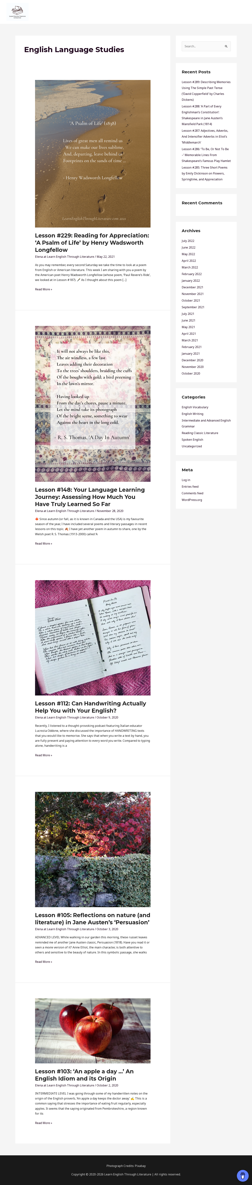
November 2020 (193, 367)
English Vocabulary (195, 407)
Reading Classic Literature (200, 433)
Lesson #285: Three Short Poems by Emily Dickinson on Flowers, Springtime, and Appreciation (204, 173)
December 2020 (192, 360)
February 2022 (192, 274)
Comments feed (192, 493)
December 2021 (192, 287)
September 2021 (193, 307)
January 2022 (191, 281)
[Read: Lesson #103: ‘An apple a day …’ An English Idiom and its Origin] (93, 1031)
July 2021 (188, 314)
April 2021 (189, 334)
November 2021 (193, 294)
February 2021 (192, 347)
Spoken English (192, 440)
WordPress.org (192, 500)
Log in (186, 480)
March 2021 (190, 340)
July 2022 (188, 241)
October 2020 (191, 373)
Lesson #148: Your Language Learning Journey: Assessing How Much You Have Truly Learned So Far (90, 497)
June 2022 (188, 247)
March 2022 (190, 267)
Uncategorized (192, 446)
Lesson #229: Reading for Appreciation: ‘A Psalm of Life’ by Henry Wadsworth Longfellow (92, 242)
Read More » (43, 289)
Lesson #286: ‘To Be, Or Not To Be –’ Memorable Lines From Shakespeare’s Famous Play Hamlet (206, 155)
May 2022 (188, 254)
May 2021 (188, 327)
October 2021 (191, 300)
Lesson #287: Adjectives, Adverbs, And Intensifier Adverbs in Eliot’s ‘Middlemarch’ (205, 136)
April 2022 (189, 261)
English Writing (192, 414)
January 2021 (191, 354)
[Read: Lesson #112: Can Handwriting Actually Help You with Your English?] (93, 637)
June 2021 (188, 320)
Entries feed (190, 487)
